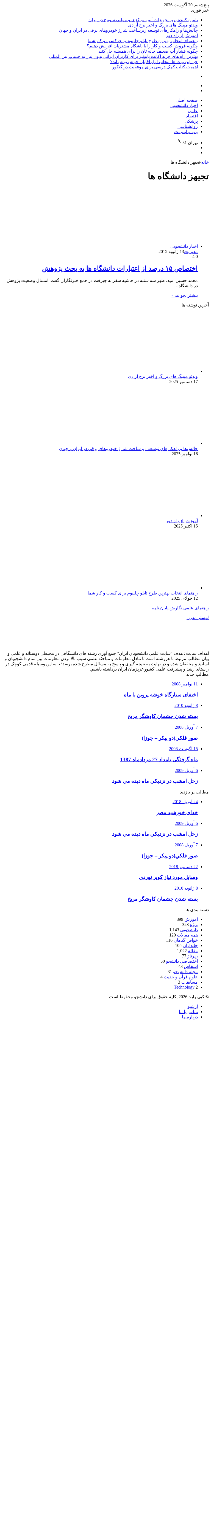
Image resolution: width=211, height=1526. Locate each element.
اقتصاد (192, 116)
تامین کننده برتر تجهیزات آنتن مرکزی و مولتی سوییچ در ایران (143, 19)
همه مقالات (187, 935)
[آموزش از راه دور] (144, 515)
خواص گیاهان (186, 940)
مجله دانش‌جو (185, 971)
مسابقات (189, 982)
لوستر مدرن (198, 617)
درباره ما (190, 1016)
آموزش (191, 919)
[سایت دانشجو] (40, 106)
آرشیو (192, 1006)
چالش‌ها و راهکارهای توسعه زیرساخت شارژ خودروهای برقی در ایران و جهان (128, 30)
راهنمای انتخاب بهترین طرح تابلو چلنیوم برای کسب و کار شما (143, 40)
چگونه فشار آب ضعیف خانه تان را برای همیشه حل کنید (148, 51)
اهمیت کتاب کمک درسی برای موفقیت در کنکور (155, 66)
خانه (205, 162)
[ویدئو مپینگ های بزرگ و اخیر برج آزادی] (144, 371)
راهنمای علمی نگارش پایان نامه (180, 607)
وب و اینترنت (186, 131)
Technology (184, 987)
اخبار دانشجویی (184, 105)
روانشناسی (187, 126)
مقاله (193, 950)
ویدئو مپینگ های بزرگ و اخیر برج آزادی (163, 25)
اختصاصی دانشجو (182, 961)
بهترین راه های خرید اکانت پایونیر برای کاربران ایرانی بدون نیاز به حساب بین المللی (123, 56)
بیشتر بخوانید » (184, 295)
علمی (193, 110)
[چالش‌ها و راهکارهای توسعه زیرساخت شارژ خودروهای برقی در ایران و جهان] (144, 443)
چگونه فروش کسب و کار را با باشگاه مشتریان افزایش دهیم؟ (142, 46)
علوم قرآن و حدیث (181, 977)
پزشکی (191, 121)
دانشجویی (189, 929)
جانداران (190, 945)
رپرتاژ (192, 956)
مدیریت (191, 251)
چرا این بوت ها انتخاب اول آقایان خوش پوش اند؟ (154, 61)
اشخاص (191, 966)
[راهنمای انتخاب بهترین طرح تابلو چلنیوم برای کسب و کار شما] (144, 587)
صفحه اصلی (187, 100)
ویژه (194, 924)
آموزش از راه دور (182, 35)
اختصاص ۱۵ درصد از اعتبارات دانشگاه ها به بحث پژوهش (120, 268)
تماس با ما (188, 1011)
